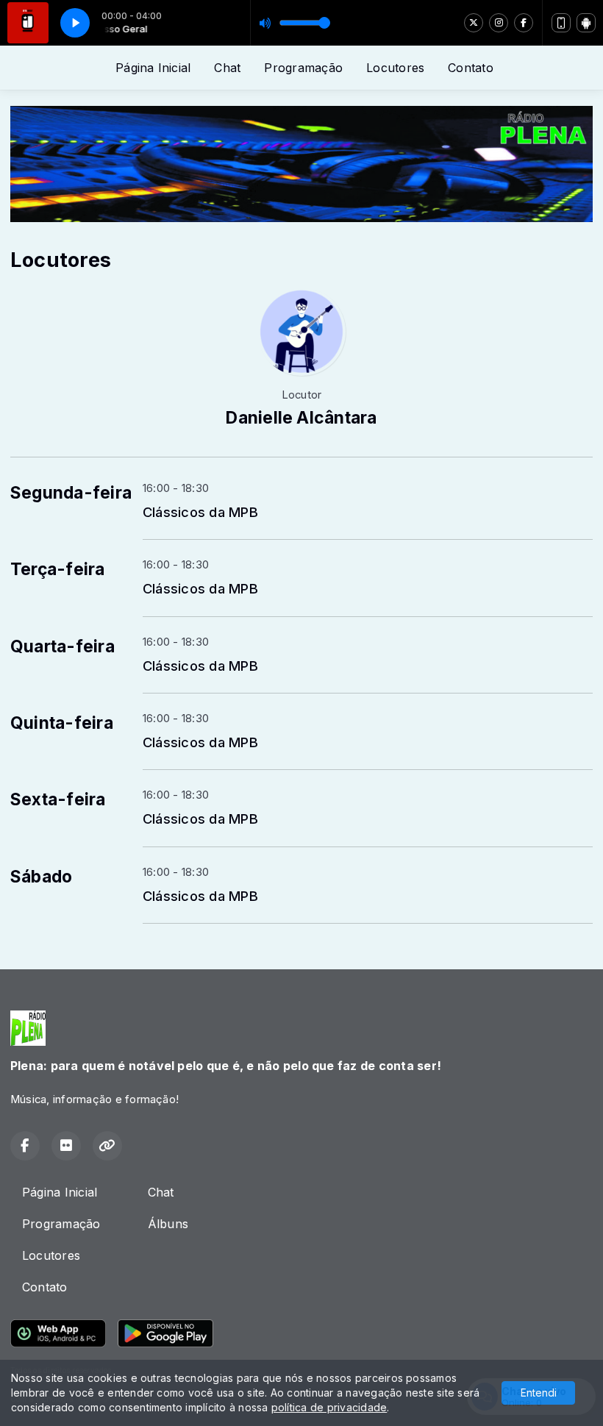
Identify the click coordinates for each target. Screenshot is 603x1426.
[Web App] (561, 22)
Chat (227, 67)
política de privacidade (329, 1407)
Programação (303, 67)
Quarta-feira (62, 646)
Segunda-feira (71, 492)
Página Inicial (152, 67)
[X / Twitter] (473, 22)
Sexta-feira (58, 799)
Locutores (395, 67)
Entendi (539, 1392)
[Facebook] (523, 22)
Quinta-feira (61, 723)
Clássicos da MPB (200, 512)
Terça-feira (57, 569)
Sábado (41, 876)
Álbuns (168, 1223)
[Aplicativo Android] (586, 22)
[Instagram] (498, 22)
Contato (470, 67)
